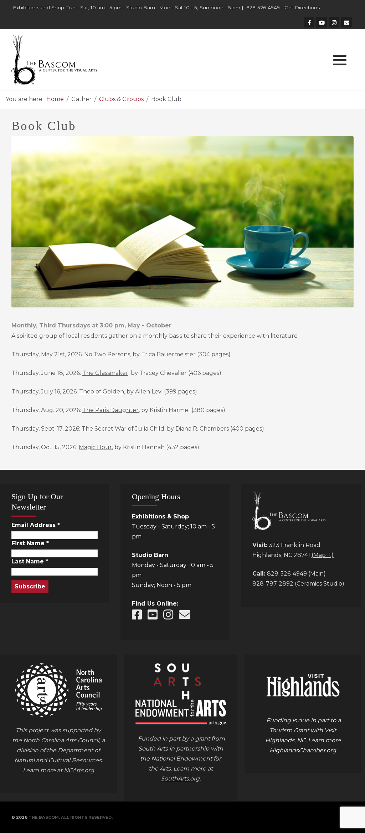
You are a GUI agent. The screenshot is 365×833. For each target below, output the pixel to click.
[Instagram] (334, 22)
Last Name (29, 561)
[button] (339, 60)
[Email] (346, 22)
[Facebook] (309, 22)
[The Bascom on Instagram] (168, 615)
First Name (30, 543)
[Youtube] (321, 22)
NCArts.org (79, 770)
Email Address (35, 525)
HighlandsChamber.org (302, 750)
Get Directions (302, 7)
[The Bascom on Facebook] (137, 615)
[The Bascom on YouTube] (153, 615)
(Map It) (323, 555)
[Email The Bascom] (184, 615)
